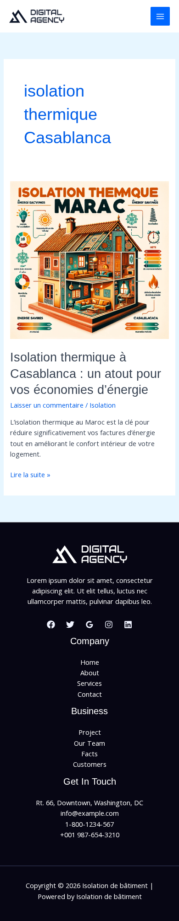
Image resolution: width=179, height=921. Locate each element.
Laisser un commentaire (47, 404)
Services (89, 683)
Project (89, 732)
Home (89, 662)
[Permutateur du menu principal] (160, 16)
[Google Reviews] (89, 624)
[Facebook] (51, 624)
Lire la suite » (30, 474)
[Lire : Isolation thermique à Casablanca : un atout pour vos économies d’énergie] (89, 259)
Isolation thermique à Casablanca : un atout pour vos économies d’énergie (85, 373)
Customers (89, 764)
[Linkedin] (128, 624)
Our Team (89, 743)
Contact (90, 694)
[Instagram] (109, 624)
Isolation (103, 404)
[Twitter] (70, 624)
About (89, 672)
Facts (89, 753)
